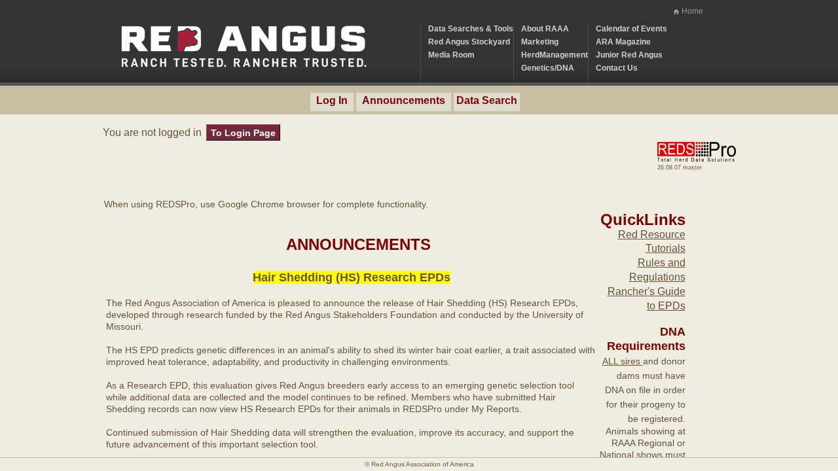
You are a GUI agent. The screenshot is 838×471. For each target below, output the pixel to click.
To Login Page (243, 133)
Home (692, 11)
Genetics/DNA (547, 68)
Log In (332, 100)
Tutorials (665, 248)
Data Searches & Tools (470, 28)
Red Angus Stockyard (469, 41)
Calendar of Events (631, 28)
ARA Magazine (623, 41)
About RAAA (545, 28)
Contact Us (617, 68)
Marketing (539, 41)
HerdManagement (554, 55)
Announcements (403, 100)
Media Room (451, 55)
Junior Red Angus (629, 55)
